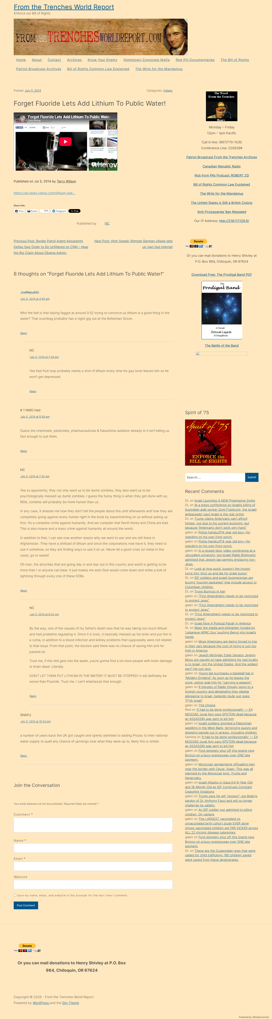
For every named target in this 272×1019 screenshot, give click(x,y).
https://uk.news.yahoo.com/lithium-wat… (44, 193)
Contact (54, 60)
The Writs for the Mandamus (159, 69)
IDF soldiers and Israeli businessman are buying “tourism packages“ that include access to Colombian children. (221, 582)
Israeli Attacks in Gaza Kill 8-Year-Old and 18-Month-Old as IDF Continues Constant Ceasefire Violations (219, 787)
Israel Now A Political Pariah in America (222, 623)
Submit (252, 477)
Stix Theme (70, 1003)
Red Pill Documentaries (195, 60)
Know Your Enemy (102, 60)
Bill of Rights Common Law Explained (98, 69)
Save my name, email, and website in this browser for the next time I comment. (72, 895)
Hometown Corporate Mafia (147, 60)
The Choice (207, 705)
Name (18, 840)
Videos (167, 90)
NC (107, 223)
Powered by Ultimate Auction (254, 1017)
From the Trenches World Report (64, 7)
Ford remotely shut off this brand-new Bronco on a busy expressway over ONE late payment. (219, 755)
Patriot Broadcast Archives (38, 69)
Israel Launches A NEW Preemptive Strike (224, 500)
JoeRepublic (29, 292)
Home (21, 60)
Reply (23, 333)
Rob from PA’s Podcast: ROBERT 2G (222, 175)
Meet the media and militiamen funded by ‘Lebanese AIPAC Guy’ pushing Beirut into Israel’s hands (220, 632)
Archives (74, 60)
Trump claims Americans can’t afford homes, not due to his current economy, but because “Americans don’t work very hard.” (217, 523)
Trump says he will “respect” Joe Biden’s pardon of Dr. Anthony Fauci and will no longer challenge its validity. (221, 800)
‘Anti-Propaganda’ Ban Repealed (221, 212)
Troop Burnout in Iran (209, 591)
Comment (23, 814)
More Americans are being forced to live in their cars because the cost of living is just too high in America (221, 646)
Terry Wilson (66, 181)
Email (18, 859)
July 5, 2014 (33, 90)
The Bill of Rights (235, 60)
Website (20, 877)
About (37, 60)
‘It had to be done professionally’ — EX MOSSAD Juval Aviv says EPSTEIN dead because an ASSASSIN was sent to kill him (221, 714)
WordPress (41, 1003)
